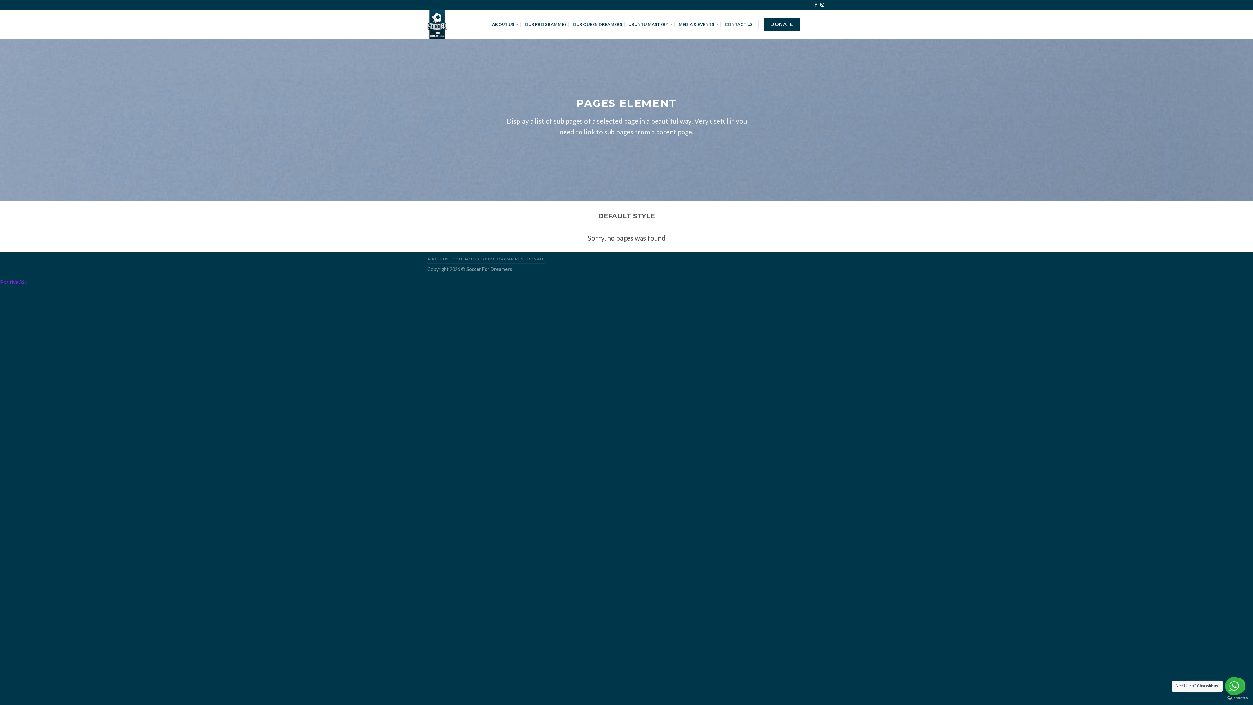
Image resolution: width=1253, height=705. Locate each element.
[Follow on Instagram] (822, 5)
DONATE (536, 259)
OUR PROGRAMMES (546, 24)
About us (437, 259)
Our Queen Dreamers (598, 24)
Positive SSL (13, 282)
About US (503, 24)
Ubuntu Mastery (648, 24)
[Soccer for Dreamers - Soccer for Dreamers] (454, 24)
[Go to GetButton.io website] (1237, 698)
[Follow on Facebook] (816, 5)
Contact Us (739, 24)
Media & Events (697, 24)
